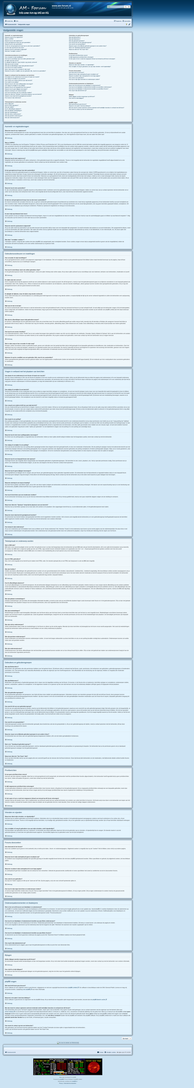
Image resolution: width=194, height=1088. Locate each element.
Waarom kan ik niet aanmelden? (13, 44)
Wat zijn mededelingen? (11, 112)
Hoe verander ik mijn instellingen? (14, 57)
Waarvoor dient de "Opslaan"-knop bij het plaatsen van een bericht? (23, 94)
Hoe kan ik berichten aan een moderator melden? (18, 92)
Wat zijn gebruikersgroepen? (77, 40)
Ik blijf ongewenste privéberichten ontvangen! (81, 57)
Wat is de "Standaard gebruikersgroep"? (80, 47)
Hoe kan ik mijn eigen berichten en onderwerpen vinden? (84, 79)
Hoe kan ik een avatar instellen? (13, 67)
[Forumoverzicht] (28, 9)
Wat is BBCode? (9, 103)
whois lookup (9, 1011)
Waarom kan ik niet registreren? (13, 40)
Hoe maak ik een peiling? (12, 82)
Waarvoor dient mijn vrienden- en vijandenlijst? (81, 64)
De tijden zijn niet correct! (12, 60)
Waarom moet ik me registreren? (14, 37)
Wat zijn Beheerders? (75, 37)
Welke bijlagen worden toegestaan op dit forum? (82, 96)
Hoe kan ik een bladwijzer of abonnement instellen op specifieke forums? (88, 89)
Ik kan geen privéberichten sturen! (78, 55)
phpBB (62, 1079)
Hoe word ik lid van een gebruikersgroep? (80, 42)
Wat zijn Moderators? (74, 39)
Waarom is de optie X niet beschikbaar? (79, 106)
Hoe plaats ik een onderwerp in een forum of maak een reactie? (22, 77)
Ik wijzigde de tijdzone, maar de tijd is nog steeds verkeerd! (21, 62)
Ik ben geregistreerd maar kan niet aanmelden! (17, 42)
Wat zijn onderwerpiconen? (12, 117)
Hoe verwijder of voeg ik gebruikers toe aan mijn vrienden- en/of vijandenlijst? (90, 66)
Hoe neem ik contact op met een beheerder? (81, 109)
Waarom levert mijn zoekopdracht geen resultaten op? (83, 74)
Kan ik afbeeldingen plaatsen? (13, 109)
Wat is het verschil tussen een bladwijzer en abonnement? (84, 85)
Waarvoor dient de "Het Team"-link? (78, 49)
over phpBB (26, 989)
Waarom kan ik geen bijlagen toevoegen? (16, 89)
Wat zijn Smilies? (9, 107)
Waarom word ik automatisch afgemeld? (16, 49)
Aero (60, 1077)
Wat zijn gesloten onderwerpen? (13, 115)
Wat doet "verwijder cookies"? (13, 51)
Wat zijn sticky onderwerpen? (13, 114)
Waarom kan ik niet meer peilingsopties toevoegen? (19, 84)
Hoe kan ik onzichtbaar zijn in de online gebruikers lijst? (20, 58)
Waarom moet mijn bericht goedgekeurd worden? (18, 96)
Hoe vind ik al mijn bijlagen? (76, 98)
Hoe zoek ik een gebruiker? (76, 77)
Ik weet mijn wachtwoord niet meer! (14, 47)
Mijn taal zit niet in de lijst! (11, 64)
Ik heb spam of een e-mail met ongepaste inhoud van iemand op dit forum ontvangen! (92, 58)
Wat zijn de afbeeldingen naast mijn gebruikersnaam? (19, 65)
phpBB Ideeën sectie (98, 999)
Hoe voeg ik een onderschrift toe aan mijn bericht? (18, 80)
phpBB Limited (72, 987)
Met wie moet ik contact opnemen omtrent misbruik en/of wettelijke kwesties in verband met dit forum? (96, 107)
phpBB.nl (74, 1081)
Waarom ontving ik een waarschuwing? (15, 90)
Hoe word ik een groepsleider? (77, 44)
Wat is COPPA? (9, 39)
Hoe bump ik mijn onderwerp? (13, 97)
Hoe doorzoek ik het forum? (76, 72)
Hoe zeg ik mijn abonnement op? (78, 90)
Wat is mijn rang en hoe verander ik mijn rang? (17, 69)
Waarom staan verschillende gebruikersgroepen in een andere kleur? (88, 46)
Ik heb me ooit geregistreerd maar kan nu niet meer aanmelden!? (22, 46)
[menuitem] (16, 21)
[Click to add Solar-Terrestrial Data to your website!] (67, 1067)
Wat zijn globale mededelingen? (13, 110)
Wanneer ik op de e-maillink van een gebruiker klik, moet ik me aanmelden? (25, 71)
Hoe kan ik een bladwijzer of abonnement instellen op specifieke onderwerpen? (90, 87)
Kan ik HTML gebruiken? (11, 105)
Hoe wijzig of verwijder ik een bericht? (15, 78)
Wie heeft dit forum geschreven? (78, 104)
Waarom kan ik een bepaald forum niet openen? (18, 87)
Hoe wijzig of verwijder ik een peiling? (15, 85)
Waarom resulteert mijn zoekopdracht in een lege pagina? (84, 76)
